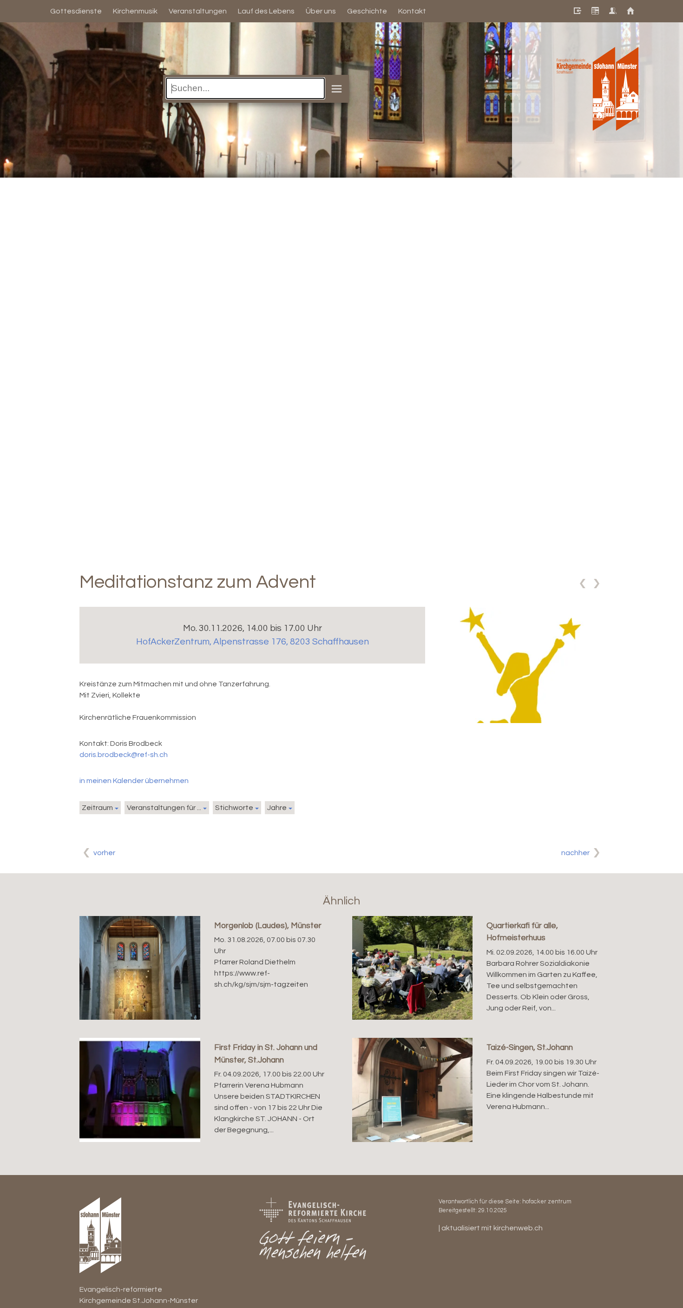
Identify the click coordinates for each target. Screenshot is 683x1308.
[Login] (576, 11)
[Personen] (612, 11)
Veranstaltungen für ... (164, 807)
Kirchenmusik (135, 11)
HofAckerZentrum (252, 641)
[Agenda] (594, 11)
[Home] (629, 11)
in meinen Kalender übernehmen (134, 780)
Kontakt (412, 11)
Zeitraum (97, 807)
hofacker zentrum (546, 1202)
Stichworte (234, 807)
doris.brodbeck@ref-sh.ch (123, 754)
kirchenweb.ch (518, 1228)
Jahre (277, 807)
